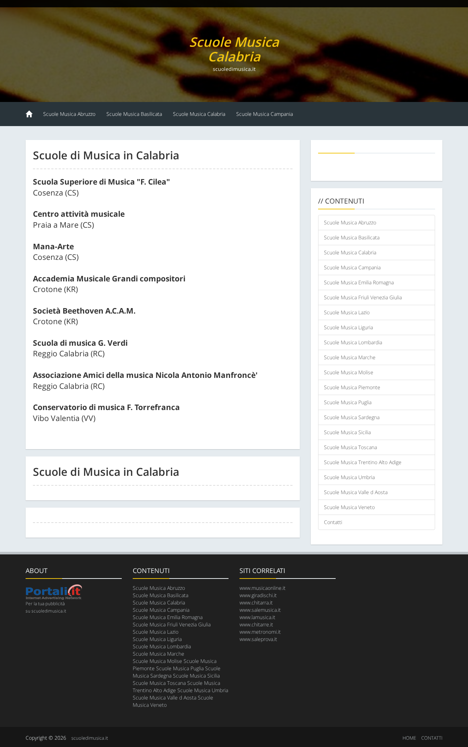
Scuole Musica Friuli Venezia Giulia (363, 297)
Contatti (333, 522)
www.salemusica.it (260, 609)
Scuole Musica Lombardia (353, 342)
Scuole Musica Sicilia (347, 432)
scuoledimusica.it (89, 738)
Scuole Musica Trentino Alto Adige (362, 462)
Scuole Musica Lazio (347, 312)
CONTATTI (431, 738)
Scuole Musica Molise (348, 372)
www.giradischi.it (258, 595)
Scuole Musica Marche (349, 357)
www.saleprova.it (258, 639)
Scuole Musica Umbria (349, 477)
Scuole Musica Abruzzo (69, 113)
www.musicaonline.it (262, 587)
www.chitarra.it (256, 602)
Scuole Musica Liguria (348, 327)
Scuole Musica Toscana (350, 447)
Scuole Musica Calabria (199, 113)
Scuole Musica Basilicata (134, 113)
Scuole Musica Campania (264, 113)
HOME (409, 738)
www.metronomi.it (260, 631)
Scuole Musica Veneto (349, 507)
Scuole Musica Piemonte (352, 387)
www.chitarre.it (256, 624)
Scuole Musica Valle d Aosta (356, 492)
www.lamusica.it (257, 617)
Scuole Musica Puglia (347, 402)
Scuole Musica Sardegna (352, 417)
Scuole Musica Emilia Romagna (359, 282)
